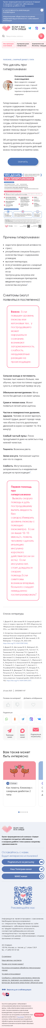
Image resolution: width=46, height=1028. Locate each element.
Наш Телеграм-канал (21, 869)
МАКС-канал (21, 876)
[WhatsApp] (6, 719)
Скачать (23, 161)
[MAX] (31, 719)
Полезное (7, 60)
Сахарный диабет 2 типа (23, 60)
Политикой (20, 1017)
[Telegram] (23, 719)
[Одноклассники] (14, 719)
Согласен (39, 1014)
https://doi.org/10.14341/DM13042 (15, 643)
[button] (35, 733)
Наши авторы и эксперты (11, 960)
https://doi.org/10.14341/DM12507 (19, 680)
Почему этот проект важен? (13, 964)
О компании (6, 956)
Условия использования (11, 974)
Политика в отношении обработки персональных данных (21, 969)
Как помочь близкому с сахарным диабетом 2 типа (19, 791)
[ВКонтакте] (39, 719)
